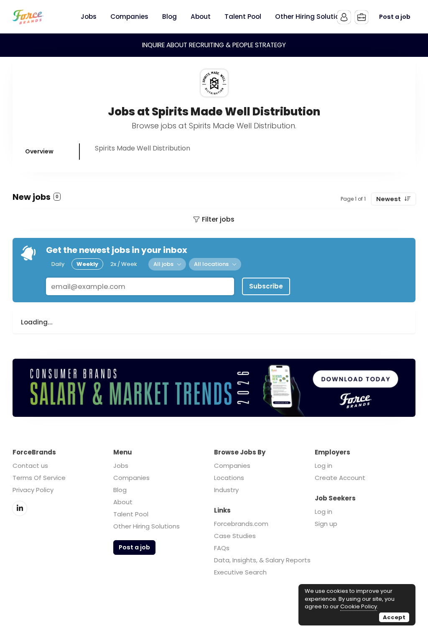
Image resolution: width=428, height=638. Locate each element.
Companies (131, 477)
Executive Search (240, 572)
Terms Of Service (39, 477)
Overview (39, 151)
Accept (394, 617)
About (122, 502)
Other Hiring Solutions (146, 526)
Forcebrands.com (241, 523)
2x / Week (123, 264)
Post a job (394, 17)
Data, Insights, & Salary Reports (262, 560)
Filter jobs (218, 219)
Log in (323, 465)
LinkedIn (20, 508)
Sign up (326, 523)
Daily (57, 264)
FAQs (221, 548)
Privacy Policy (33, 489)
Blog (120, 489)
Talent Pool (130, 514)
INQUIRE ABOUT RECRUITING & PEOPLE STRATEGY (214, 45)
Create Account (340, 477)
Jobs (120, 465)
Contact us (30, 465)
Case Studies (235, 535)
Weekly (87, 264)
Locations (229, 477)
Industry (226, 489)
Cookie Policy (358, 606)
